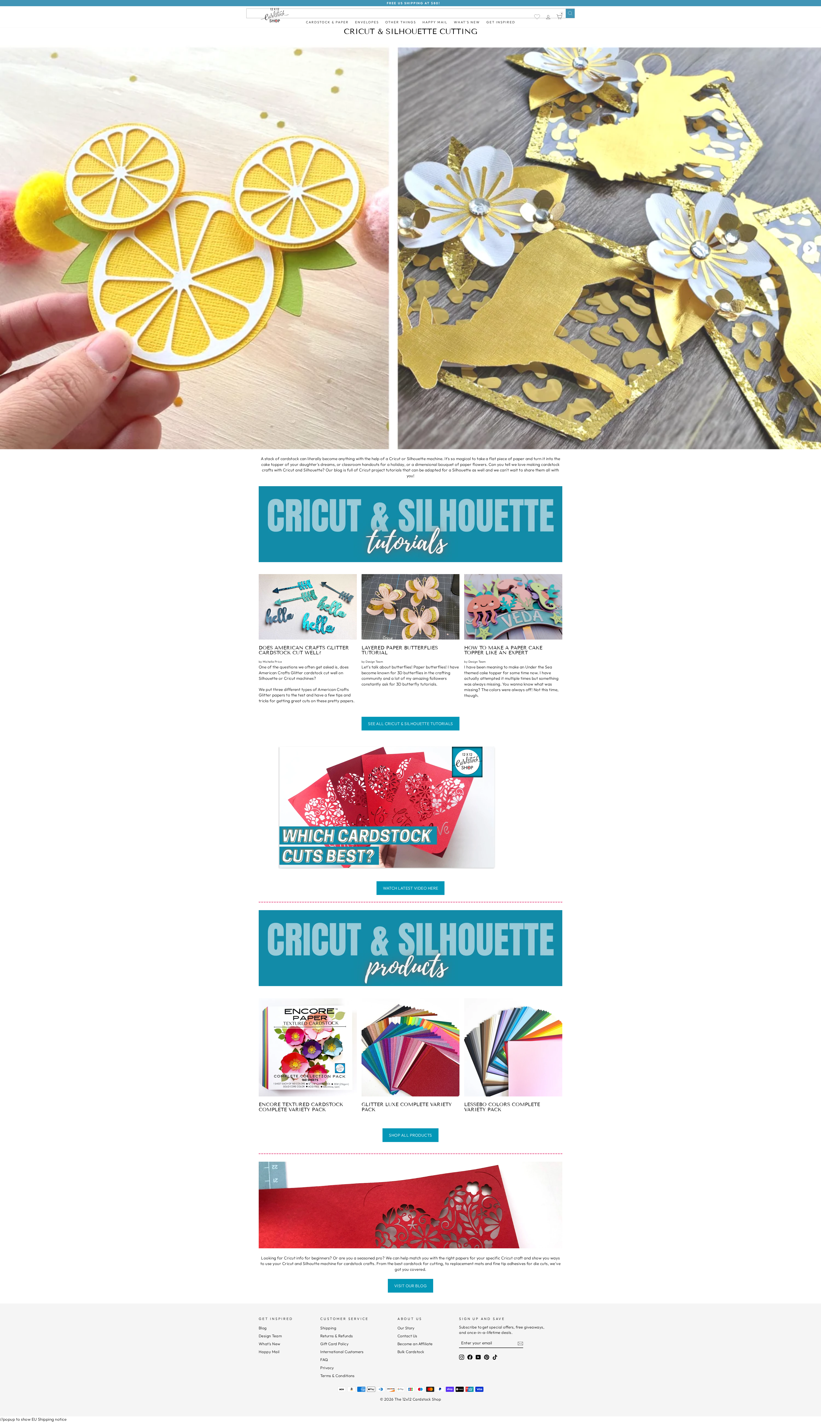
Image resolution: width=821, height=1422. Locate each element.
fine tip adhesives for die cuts (520, 1263)
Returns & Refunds (336, 1335)
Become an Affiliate (415, 1343)
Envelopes (367, 22)
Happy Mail (269, 1351)
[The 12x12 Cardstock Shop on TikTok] (495, 1357)
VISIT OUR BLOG (410, 1285)
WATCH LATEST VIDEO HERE (410, 888)
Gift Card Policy (334, 1343)
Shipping (328, 1328)
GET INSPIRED (500, 22)
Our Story (405, 1328)
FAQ (324, 1359)
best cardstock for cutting (418, 1263)
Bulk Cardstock (410, 1351)
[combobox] (410, 13)
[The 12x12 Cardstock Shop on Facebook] (470, 1357)
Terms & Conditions (337, 1375)
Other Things (400, 22)
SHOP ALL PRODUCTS (410, 1135)
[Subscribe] (520, 1343)
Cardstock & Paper (327, 22)
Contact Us (407, 1335)
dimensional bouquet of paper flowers (450, 464)
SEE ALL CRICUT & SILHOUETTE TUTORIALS (410, 723)
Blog (263, 1328)
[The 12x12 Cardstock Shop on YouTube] (478, 1357)
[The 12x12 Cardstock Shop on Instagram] (461, 1357)
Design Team (270, 1335)
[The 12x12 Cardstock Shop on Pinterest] (486, 1357)
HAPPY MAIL (434, 22)
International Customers (341, 1351)
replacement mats (467, 1263)
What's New (467, 22)
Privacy (327, 1367)
